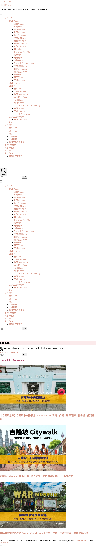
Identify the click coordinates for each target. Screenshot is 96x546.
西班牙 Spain (19, 77)
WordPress (4, 543)
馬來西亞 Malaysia (16, 117)
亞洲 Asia (13, 86)
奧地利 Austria (20, 30)
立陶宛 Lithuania (20, 66)
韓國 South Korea (21, 94)
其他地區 (13, 139)
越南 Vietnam (19, 103)
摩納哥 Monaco (20, 38)
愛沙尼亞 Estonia (21, 72)
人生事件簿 (9, 148)
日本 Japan (18, 89)
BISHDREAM (5, 5)
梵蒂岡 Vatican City (21, 55)
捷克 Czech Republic (22, 52)
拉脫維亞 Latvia (20, 69)
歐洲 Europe (14, 21)
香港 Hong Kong (20, 97)
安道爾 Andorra (20, 80)
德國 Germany (19, 32)
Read (2, 424)
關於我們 (8, 151)
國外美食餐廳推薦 (16, 142)
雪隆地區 (13, 136)
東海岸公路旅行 (20, 120)
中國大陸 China (20, 91)
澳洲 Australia (14, 83)
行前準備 (8, 122)
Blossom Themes (79, 541)
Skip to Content (6, 1)
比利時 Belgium (20, 41)
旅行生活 (8, 18)
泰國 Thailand (19, 111)
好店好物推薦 (10, 145)
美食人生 (8, 134)
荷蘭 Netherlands (20, 44)
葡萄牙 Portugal (20, 46)
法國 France (18, 27)
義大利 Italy (18, 49)
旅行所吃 (13, 128)
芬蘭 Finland (19, 75)
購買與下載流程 (15, 156)
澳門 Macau (18, 100)
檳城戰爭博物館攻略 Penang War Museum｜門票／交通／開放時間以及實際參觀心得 (44, 533)
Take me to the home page (9, 352)
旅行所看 (13, 131)
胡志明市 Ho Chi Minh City (29, 106)
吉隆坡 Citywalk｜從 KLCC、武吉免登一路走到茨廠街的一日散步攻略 (36, 476)
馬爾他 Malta (19, 58)
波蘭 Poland (18, 60)
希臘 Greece (19, 24)
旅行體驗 (8, 125)
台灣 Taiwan (19, 108)
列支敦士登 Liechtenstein (24, 63)
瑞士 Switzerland (20, 35)
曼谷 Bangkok (24, 114)
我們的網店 (9, 153)
